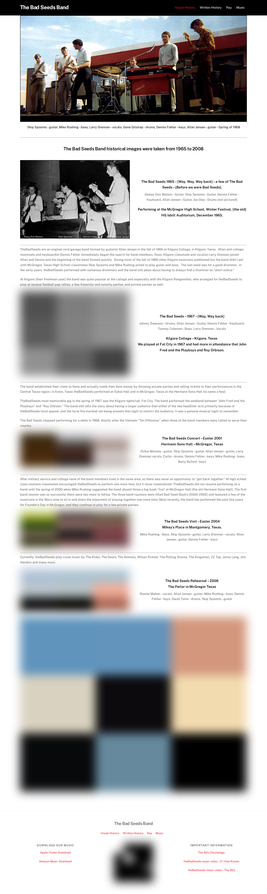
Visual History (185, 7)
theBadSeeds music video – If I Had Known (211, 861)
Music (240, 7)
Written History (211, 7)
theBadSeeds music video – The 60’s (211, 870)
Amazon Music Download (55, 861)
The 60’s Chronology (211, 852)
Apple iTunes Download (55, 852)
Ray (229, 7)
